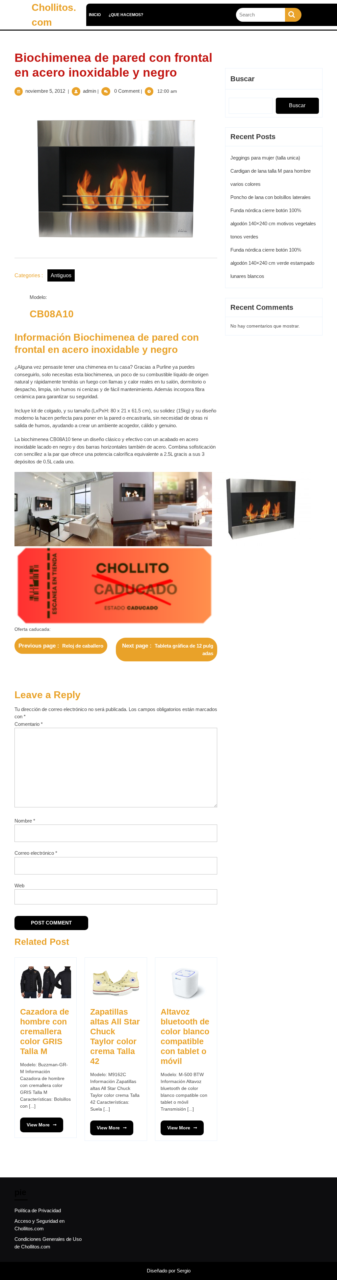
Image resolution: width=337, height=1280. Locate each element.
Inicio (95, 14)
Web (19, 885)
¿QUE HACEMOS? (126, 14)
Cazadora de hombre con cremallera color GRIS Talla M (44, 1031)
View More (35, 1122)
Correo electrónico (35, 853)
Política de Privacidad (37, 1210)
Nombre (24, 821)
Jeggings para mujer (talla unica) (265, 157)
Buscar (242, 79)
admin (89, 91)
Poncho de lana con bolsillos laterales (270, 197)
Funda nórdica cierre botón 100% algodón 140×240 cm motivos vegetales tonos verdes (273, 223)
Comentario (28, 724)
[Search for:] (260, 15)
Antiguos (61, 275)
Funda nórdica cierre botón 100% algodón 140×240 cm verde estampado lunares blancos (272, 263)
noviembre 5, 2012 (45, 91)
